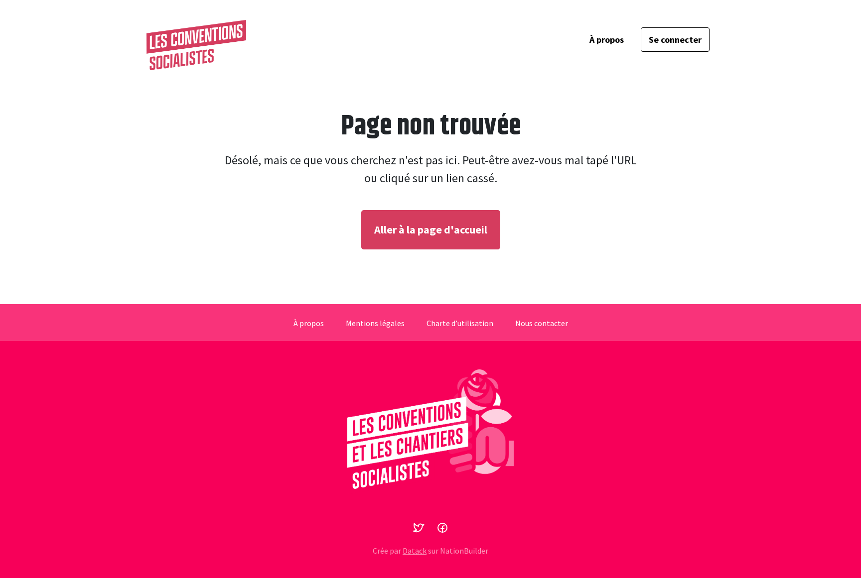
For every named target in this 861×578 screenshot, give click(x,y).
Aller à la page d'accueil (430, 229)
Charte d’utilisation (460, 323)
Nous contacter (541, 323)
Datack (415, 551)
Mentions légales (375, 323)
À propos (606, 39)
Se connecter (675, 39)
